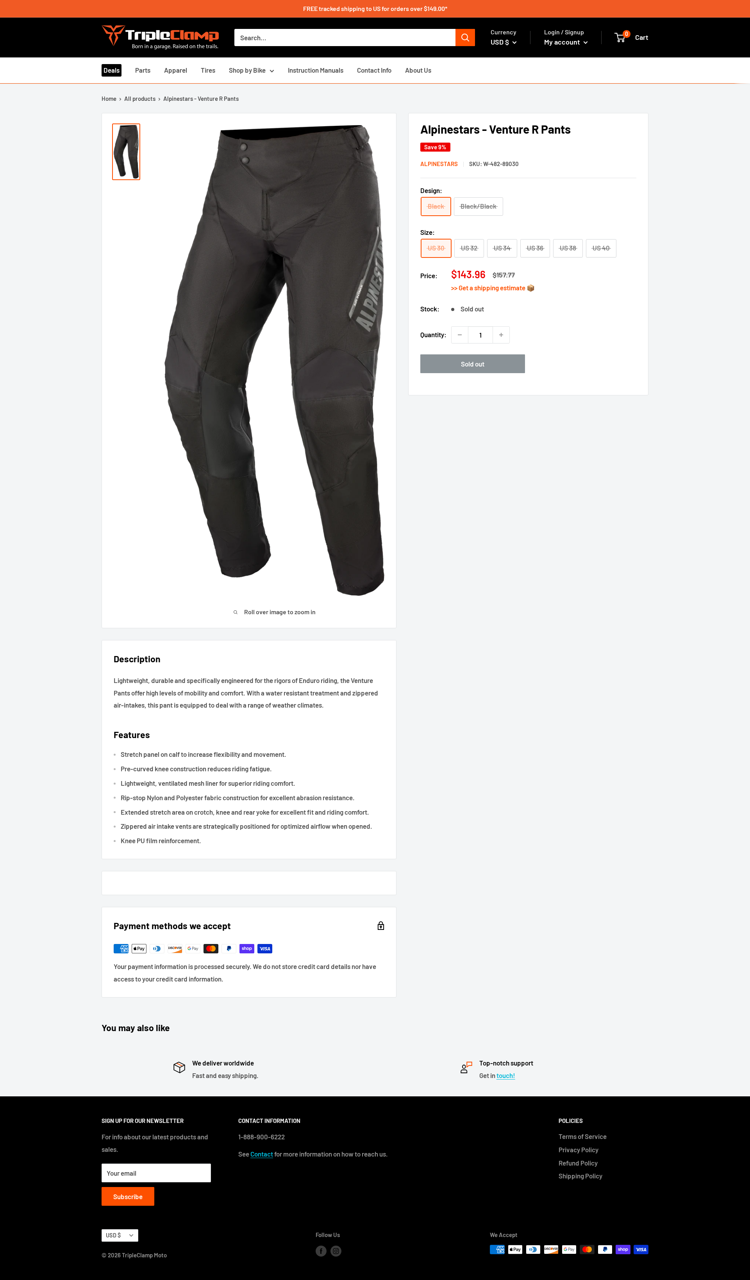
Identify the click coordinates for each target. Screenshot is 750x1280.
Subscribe (128, 1196)
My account (563, 42)
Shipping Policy (580, 1176)
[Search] (465, 37)
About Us (418, 70)
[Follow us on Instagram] (335, 1251)
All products (139, 98)
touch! (505, 1075)
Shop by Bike (247, 70)
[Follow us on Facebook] (321, 1251)
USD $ (113, 1235)
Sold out (472, 364)
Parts (142, 70)
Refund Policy (578, 1163)
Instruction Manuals (315, 70)
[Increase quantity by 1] (501, 335)
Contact (261, 1154)
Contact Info (374, 70)
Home (109, 98)
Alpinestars (439, 164)
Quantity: (433, 334)
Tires (208, 70)
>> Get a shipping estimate (489, 288)
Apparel (175, 70)
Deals (112, 70)
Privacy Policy (578, 1149)
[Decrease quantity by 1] (460, 335)
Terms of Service (583, 1136)
